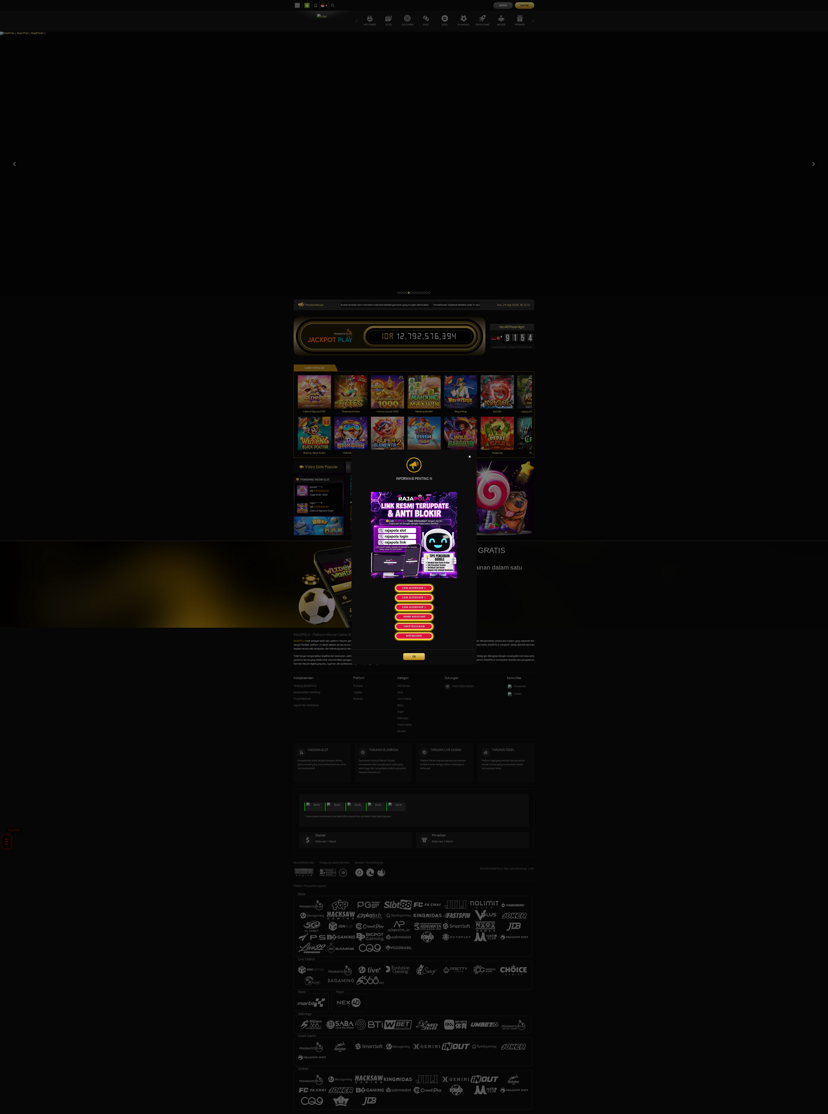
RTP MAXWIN (414, 636)
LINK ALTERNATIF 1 (414, 588)
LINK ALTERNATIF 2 (414, 597)
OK (414, 656)
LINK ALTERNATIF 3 (414, 607)
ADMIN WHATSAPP (414, 616)
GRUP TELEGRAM (414, 626)
